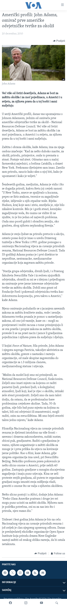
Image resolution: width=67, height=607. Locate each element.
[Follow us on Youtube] (28, 573)
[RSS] (35, 573)
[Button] (59, 41)
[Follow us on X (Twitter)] (12, 573)
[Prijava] (43, 573)
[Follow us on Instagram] (20, 573)
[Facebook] (10, 603)
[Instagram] (26, 603)
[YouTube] (41, 603)
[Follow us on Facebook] (5, 573)
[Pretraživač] (57, 603)
